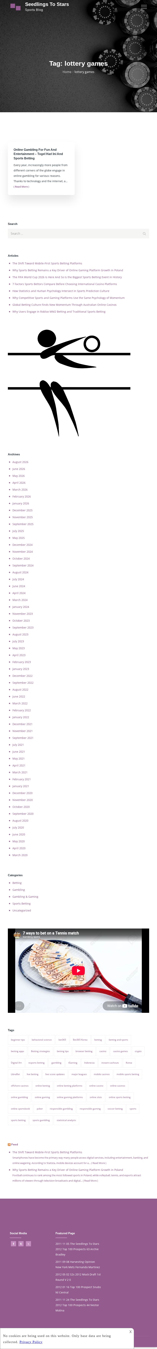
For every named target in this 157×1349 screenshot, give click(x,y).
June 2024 (18, 586)
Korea (129, 1062)
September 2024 (23, 565)
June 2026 (18, 469)
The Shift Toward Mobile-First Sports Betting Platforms (47, 263)
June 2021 (18, 751)
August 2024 (20, 572)
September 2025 (23, 524)
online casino (96, 1085)
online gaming (42, 1097)
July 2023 (18, 641)
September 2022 (23, 682)
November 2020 (22, 800)
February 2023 (21, 662)
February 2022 (21, 710)
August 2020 (20, 820)
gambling (56, 1062)
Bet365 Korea (80, 1039)
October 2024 (21, 558)
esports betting (37, 1062)
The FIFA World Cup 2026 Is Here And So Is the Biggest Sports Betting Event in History (67, 277)
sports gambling (41, 1120)
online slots (96, 1097)
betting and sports (118, 1039)
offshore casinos (20, 1085)
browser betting (84, 1051)
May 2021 (18, 758)
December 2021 (22, 724)
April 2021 (18, 765)
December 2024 (22, 545)
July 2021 (18, 745)
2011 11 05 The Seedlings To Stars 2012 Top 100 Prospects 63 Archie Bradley (77, 1249)
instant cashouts (110, 1062)
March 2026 (20, 489)
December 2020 (22, 793)
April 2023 (18, 655)
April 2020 (18, 848)
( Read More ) (21, 186)
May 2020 (18, 841)
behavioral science (42, 1039)
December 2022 (22, 676)
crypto (138, 1051)
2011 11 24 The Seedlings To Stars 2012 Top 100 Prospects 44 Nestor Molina (77, 1305)
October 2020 (21, 807)
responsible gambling (61, 1108)
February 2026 (21, 496)
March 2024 (20, 600)
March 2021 (20, 772)
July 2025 (18, 531)
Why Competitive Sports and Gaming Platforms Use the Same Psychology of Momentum (68, 298)
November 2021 (22, 731)
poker (40, 1108)
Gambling (18, 890)
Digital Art (16, 1062)
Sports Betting (21, 903)
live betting (32, 1074)
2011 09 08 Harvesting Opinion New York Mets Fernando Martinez (78, 1264)
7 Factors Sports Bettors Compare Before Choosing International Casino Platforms (64, 284)
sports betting (18, 1120)
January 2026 (20, 503)
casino (102, 1051)
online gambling (19, 1097)
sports (133, 1108)
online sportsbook (20, 1108)
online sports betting (120, 1097)
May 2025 (18, 538)
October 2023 (21, 620)
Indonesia (89, 1062)
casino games (120, 1051)
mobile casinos (102, 1074)
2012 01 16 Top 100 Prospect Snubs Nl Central (78, 1289)
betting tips (63, 1051)
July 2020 (18, 827)
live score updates (55, 1074)
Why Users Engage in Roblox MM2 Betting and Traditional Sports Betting (58, 311)
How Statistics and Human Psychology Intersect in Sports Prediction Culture (60, 291)
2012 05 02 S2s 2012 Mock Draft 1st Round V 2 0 (78, 1277)
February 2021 (21, 779)
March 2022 (20, 703)
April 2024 (18, 593)
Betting (17, 883)
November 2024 (22, 551)
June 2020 (18, 834)
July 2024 (18, 579)
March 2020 (20, 855)
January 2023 (20, 669)
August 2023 (20, 634)
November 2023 (22, 613)
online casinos (117, 1085)
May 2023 (18, 648)
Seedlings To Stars (47, 4)
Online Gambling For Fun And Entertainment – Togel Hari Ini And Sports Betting (38, 154)
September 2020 (23, 813)
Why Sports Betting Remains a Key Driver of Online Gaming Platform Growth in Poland (67, 270)
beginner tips (18, 1039)
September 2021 (23, 738)
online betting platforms (69, 1085)
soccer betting (115, 1108)
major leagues (79, 1074)
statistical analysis (66, 1120)
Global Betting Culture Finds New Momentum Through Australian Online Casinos (64, 305)
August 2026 (20, 462)
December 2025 (22, 510)
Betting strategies (40, 1051)
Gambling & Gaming (25, 896)
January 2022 (20, 717)
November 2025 (22, 517)
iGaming (72, 1062)
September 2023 (23, 627)
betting (98, 1039)
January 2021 (20, 786)
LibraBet (15, 1074)
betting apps (17, 1051)
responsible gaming (90, 1108)
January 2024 (20, 607)
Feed (14, 1144)
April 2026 (18, 482)
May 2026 (18, 476)
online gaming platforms (70, 1097)
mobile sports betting (128, 1074)
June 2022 (18, 696)
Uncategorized (21, 910)
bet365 (62, 1039)
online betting (42, 1085)
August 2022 (20, 689)
